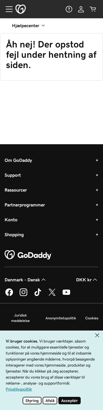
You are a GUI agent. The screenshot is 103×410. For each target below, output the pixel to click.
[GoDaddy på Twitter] (52, 295)
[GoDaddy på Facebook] (9, 295)
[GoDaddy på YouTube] (66, 295)
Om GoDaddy (18, 160)
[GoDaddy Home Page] (28, 255)
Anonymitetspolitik (60, 318)
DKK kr (84, 279)
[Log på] (81, 9)
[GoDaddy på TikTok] (37, 295)
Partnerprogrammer (25, 204)
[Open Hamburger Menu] (7, 9)
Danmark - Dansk (22, 279)
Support (13, 175)
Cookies (91, 318)
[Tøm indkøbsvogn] (93, 9)
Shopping (14, 234)
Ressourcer (16, 190)
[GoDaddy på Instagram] (23, 295)
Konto (11, 219)
